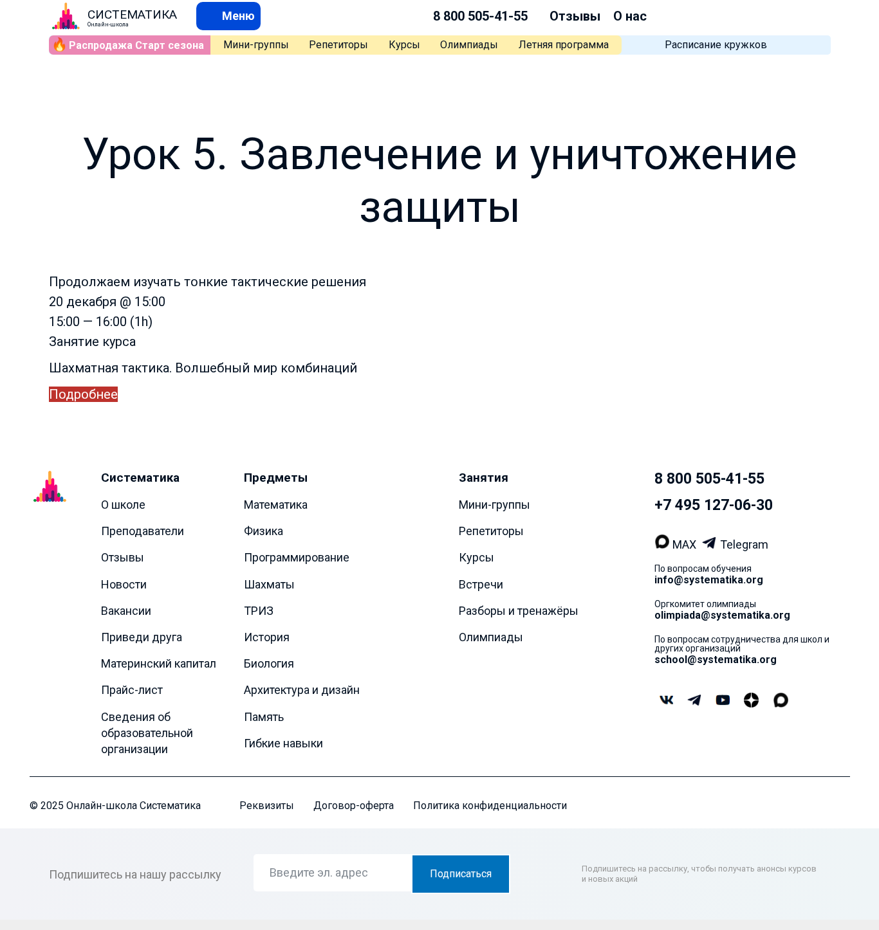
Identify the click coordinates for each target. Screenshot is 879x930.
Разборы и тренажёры (518, 610)
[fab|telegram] (694, 701)
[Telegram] (710, 544)
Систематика (140, 477)
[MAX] (663, 544)
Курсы (404, 45)
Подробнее (83, 394)
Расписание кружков (716, 45)
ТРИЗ (258, 610)
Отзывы (575, 16)
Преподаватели (142, 531)
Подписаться (461, 874)
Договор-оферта (353, 805)
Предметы (276, 477)
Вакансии (126, 610)
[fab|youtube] (722, 701)
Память (264, 717)
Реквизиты (266, 805)
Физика (263, 531)
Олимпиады (469, 45)
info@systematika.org (708, 580)
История (267, 637)
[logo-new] (66, 16)
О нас (630, 16)
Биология (269, 663)
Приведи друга (141, 637)
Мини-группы (256, 45)
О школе (123, 504)
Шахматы (269, 584)
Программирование (296, 558)
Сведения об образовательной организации (147, 733)
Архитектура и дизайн (302, 690)
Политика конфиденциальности (490, 805)
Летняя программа (564, 45)
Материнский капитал (158, 663)
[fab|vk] (666, 701)
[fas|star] (751, 701)
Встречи (481, 584)
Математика (276, 504)
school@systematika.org (715, 659)
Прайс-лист (132, 690)
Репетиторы (338, 45)
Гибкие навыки (283, 743)
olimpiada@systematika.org (722, 615)
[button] (228, 16)
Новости (124, 584)
